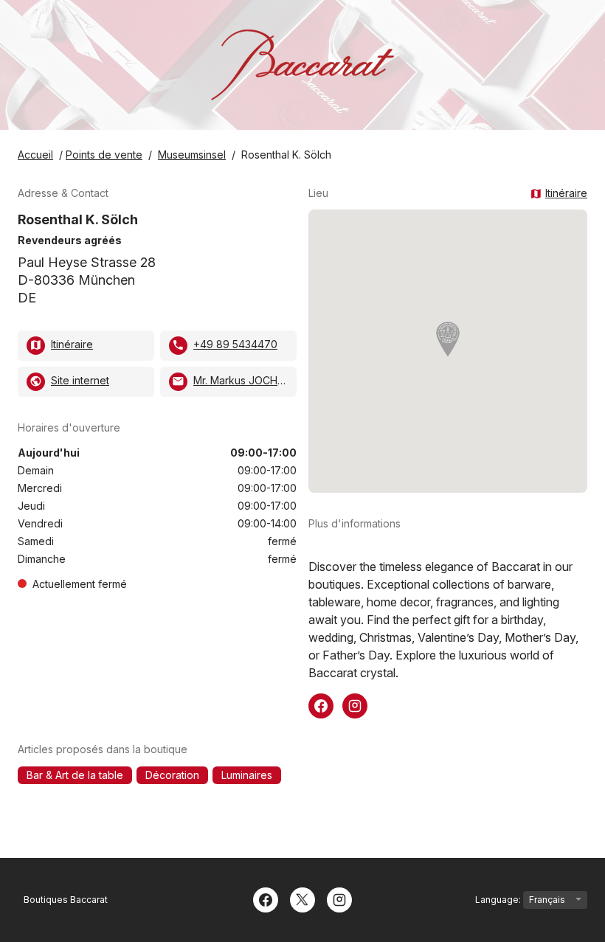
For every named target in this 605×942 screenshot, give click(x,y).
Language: (499, 899)
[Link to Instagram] (354, 704)
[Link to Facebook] (320, 704)
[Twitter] (302, 898)
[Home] (302, 65)
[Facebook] (265, 898)
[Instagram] (339, 898)
